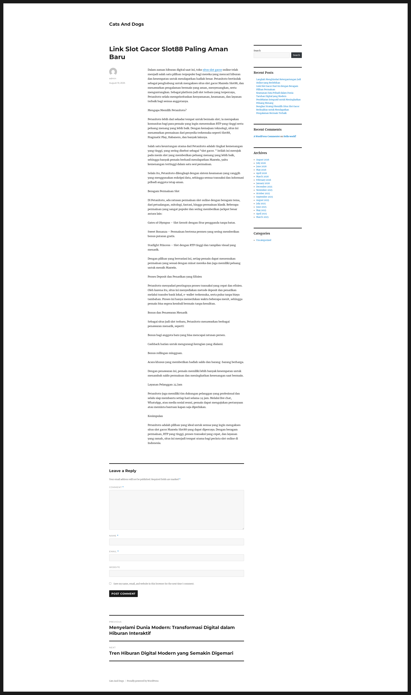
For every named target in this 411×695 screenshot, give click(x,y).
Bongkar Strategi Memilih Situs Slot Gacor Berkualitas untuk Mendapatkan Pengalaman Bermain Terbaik (277, 110)
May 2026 (261, 169)
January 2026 (263, 183)
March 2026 (262, 176)
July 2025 (261, 203)
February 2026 (263, 180)
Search (257, 50)
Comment (116, 487)
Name (113, 535)
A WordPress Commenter (267, 136)
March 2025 (262, 217)
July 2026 (261, 163)
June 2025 (261, 207)
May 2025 (261, 210)
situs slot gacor (212, 69)
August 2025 (262, 200)
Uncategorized (263, 240)
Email (114, 551)
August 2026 (262, 159)
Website (114, 567)
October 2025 (263, 193)
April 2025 (261, 213)
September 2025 (264, 196)
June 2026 (261, 166)
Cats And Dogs (126, 24)
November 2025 (264, 190)
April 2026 (261, 173)
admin (112, 78)
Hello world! (290, 136)
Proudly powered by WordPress (143, 681)
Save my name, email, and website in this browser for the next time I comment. (154, 583)
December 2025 (264, 186)
